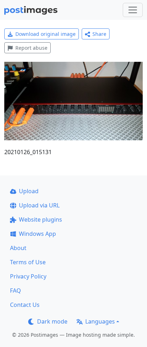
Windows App (37, 234)
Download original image (45, 34)
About (18, 248)
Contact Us (25, 305)
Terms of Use (28, 262)
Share (99, 34)
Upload (29, 191)
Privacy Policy (28, 276)
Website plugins (40, 219)
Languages (100, 321)
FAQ (15, 290)
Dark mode (52, 321)
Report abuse (31, 47)
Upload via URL (39, 205)
